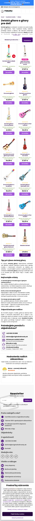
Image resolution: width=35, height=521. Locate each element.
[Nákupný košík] (27, 11)
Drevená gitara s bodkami (8, 185)
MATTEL (13, 3)
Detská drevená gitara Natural (8, 246)
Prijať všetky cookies (17, 514)
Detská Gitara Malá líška (8, 61)
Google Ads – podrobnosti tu (15, 500)
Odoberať (28, 400)
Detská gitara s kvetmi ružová (9, 215)
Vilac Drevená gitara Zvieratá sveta (25, 63)
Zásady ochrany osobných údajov (17, 509)
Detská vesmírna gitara (25, 94)
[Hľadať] (23, 11)
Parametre (27, 40)
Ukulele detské (25, 245)
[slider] (11, 370)
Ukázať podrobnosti (17, 518)
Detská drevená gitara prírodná (8, 155)
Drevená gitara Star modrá (25, 215)
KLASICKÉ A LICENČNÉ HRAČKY (20, 3)
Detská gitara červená (24, 155)
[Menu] (32, 11)
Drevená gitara (9, 93)
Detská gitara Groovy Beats (8, 124)
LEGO (17, 3)
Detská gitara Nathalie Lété (24, 185)
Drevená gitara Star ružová (25, 124)
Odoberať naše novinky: (17, 396)
